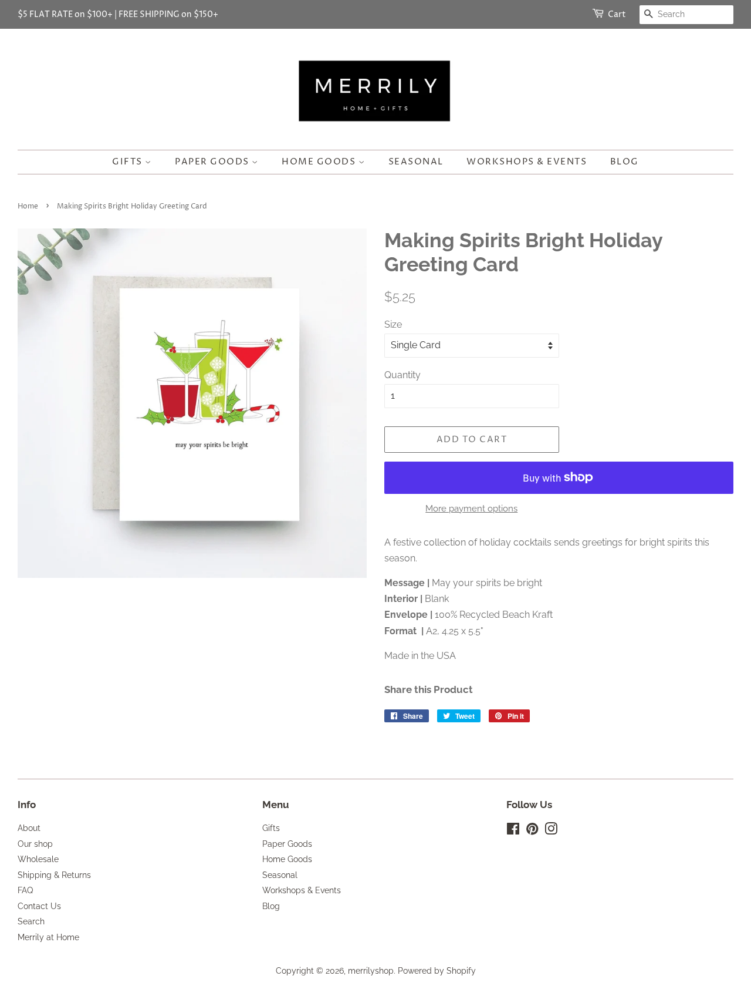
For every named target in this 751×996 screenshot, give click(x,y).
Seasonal (416, 162)
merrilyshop (371, 970)
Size (393, 324)
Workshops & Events (526, 162)
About (29, 828)
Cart (617, 14)
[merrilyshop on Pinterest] (532, 831)
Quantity (402, 375)
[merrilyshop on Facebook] (513, 831)
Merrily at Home (48, 937)
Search (31, 921)
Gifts (128, 162)
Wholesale (38, 859)
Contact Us (39, 906)
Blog (624, 162)
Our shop (35, 844)
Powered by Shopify (437, 970)
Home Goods (320, 162)
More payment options (471, 508)
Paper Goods (213, 162)
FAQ (25, 890)
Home (28, 206)
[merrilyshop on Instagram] (550, 831)
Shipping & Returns (54, 875)
